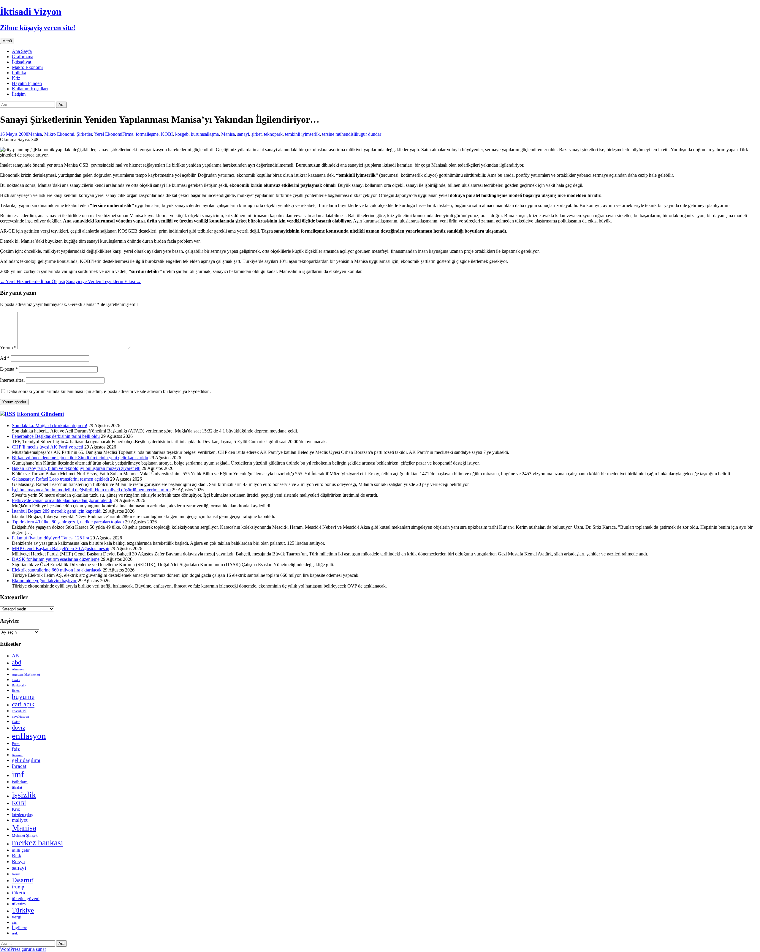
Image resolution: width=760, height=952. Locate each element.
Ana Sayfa (22, 51)
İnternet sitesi (12, 380)
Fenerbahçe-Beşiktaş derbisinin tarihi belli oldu (56, 436)
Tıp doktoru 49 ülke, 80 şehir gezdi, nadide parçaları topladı (68, 521)
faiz (16, 749)
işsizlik (24, 794)
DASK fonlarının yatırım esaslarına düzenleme (55, 559)
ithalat (17, 787)
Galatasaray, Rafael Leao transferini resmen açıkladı (60, 478)
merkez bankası (37, 842)
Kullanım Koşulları (30, 88)
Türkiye (23, 910)
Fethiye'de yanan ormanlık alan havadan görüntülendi (62, 500)
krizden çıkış (22, 814)
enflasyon (29, 736)
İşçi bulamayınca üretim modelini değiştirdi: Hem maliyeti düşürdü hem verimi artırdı (91, 489)
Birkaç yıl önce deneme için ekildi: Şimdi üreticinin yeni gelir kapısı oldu (80, 457)
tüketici (20, 893)
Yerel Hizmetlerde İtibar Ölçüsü (32, 281)
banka (16, 680)
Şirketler (84, 134)
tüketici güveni (25, 898)
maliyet (20, 820)
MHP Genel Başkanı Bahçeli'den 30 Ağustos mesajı (60, 548)
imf (18, 774)
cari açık (23, 704)
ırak (15, 933)
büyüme (23, 696)
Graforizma (22, 56)
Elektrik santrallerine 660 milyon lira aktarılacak (57, 569)
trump (18, 887)
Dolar (16, 722)
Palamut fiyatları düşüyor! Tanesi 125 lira (50, 537)
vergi (16, 916)
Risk (16, 855)
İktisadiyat (21, 61)
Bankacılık (19, 685)
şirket (256, 134)
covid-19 (19, 711)
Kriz (16, 77)
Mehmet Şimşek (25, 835)
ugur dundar (369, 134)
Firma (127, 134)
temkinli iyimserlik (302, 134)
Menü (7, 41)
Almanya (18, 669)
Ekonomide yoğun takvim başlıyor (44, 580)
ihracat (19, 766)
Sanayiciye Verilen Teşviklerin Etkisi (103, 281)
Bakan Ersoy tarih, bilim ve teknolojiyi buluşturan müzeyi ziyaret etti (76, 468)
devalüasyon (20, 716)
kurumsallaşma (205, 134)
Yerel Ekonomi (108, 134)
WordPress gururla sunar (23, 949)
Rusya (18, 861)
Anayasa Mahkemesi (26, 674)
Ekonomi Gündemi (40, 414)
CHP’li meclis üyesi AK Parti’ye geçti (47, 446)
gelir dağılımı (26, 760)
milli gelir (21, 849)
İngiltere (19, 927)
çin (15, 922)
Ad (5, 358)
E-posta (9, 369)
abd (16, 662)
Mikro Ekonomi (59, 134)
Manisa (35, 134)
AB (15, 656)
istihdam (20, 781)
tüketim (19, 903)
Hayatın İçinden (27, 83)
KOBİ (167, 134)
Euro (16, 743)
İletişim (19, 94)
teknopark (273, 134)
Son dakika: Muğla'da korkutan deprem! (49, 425)
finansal (17, 755)
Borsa (16, 690)
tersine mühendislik (340, 134)
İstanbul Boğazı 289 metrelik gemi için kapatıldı (57, 511)
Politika (19, 72)
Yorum (8, 347)
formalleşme (147, 134)
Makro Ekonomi (27, 67)
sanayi (243, 134)
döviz (18, 727)
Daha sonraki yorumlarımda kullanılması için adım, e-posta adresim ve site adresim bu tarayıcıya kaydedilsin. (109, 391)
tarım (16, 874)
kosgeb (182, 134)
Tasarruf (22, 880)
